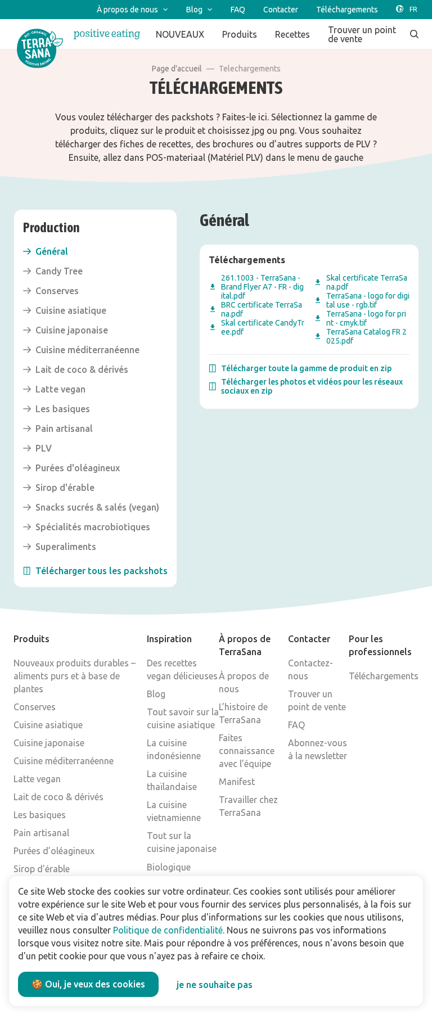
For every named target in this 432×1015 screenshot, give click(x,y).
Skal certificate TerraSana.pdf (366, 282)
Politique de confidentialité (168, 930)
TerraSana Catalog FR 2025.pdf (366, 336)
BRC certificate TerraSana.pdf (261, 309)
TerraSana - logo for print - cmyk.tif (366, 318)
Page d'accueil (177, 68)
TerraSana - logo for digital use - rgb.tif (368, 300)
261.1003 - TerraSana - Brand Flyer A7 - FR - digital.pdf (262, 286)
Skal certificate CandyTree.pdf (262, 327)
